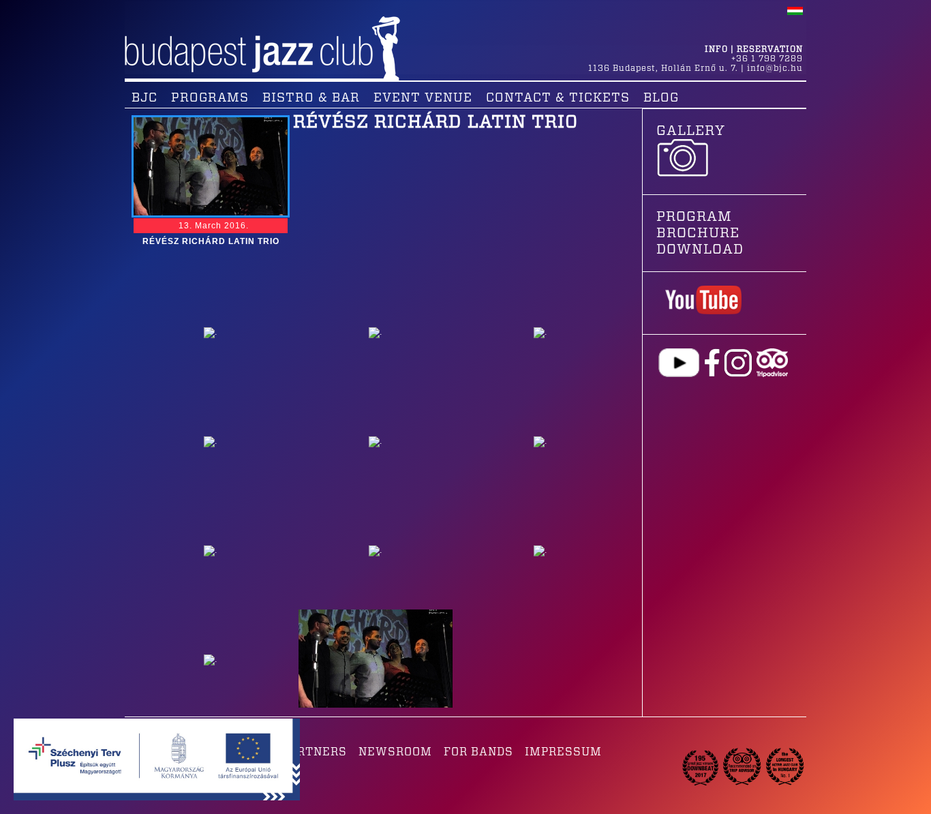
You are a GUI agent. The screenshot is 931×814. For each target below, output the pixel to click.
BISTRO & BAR (311, 98)
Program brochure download (700, 233)
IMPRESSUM (563, 752)
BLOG (661, 98)
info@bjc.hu (775, 68)
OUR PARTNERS (300, 752)
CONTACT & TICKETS (558, 98)
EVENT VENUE (422, 98)
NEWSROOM (395, 752)
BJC (144, 98)
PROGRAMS (210, 98)
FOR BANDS (478, 752)
